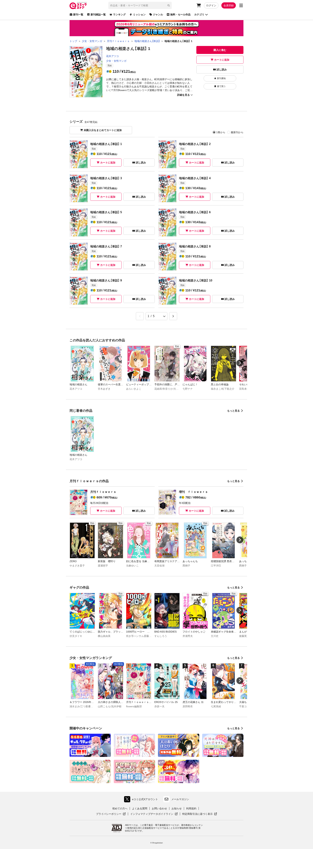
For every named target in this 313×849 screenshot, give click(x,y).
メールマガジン (180, 799)
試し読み (222, 69)
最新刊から (237, 132)
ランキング (119, 14)
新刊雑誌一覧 (98, 14)
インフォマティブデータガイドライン (151, 814)
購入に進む (220, 50)
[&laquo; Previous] (140, 316)
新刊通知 (221, 78)
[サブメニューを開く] (241, 5)
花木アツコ (112, 56)
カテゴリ (199, 14)
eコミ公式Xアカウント (142, 800)
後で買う (221, 86)
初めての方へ (120, 808)
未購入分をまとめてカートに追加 (103, 130)
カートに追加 (221, 59)
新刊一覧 (78, 14)
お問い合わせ (159, 808)
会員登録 (229, 5)
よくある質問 (139, 808)
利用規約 (191, 808)
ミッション (139, 14)
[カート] (198, 5)
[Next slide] (239, 363)
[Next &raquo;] (173, 316)
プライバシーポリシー (111, 814)
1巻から (220, 132)
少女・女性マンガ (116, 60)
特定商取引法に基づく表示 (199, 814)
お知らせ (177, 808)
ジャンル (158, 14)
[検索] (169, 5)
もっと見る (233, 410)
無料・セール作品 (180, 14)
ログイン (211, 5)
